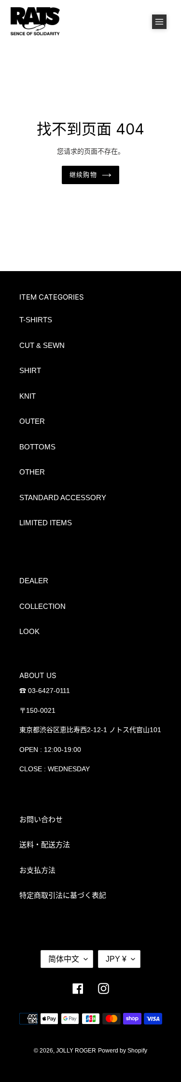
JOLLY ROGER (76, 1050)
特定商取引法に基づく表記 (62, 895)
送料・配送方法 (44, 844)
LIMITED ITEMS (45, 523)
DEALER (33, 581)
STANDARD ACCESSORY (62, 497)
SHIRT (30, 370)
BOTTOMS (37, 447)
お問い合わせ (41, 819)
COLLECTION (42, 606)
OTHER (32, 472)
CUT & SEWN (42, 345)
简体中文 (63, 959)
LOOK (29, 631)
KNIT (27, 396)
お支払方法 (37, 870)
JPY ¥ (116, 959)
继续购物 (83, 174)
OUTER (32, 421)
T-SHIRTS (35, 320)
